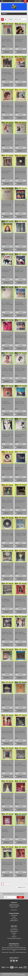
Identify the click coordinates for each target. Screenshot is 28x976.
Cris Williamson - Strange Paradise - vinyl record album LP (7, 601)
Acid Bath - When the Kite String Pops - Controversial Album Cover (14, 950)
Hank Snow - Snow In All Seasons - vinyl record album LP (6, 667)
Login (15, 1)
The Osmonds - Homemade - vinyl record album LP (6, 403)
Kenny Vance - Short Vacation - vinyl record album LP (7, 634)
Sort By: (10, 19)
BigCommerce (9, 974)
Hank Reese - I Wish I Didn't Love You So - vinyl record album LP (20, 370)
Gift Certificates (14, 915)
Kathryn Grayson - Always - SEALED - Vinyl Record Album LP (7, 107)
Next (24, 884)
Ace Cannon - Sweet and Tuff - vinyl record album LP (20, 206)
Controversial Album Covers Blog (14, 938)
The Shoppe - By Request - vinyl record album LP (7, 700)
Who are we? (14, 928)
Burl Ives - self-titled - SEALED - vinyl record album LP (7, 502)
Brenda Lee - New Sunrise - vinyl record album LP (7, 798)
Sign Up (19, 1)
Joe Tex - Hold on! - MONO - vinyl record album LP (6, 41)
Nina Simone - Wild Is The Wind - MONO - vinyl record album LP (7, 337)
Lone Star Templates (21, 974)
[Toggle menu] (2, 2)
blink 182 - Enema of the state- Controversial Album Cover (14, 947)
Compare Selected (21, 887)
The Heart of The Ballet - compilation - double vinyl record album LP (20, 535)
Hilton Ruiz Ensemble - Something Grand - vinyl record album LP (20, 798)
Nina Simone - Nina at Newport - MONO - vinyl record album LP (20, 337)
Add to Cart (7, 114)
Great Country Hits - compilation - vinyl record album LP (6, 568)
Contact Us (14, 936)
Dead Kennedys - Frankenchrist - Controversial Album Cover (14, 952)
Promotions (14, 933)
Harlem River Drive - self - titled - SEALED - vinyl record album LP (7, 74)
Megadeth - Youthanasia (14, 945)
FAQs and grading (14, 929)
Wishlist (14, 917)
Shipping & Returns (14, 920)
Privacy (14, 934)
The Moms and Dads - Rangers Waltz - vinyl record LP (20, 733)
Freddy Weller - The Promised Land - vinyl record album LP (20, 601)
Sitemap (15, 973)
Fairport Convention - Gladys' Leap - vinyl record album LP (20, 403)
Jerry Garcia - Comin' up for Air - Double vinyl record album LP (20, 74)
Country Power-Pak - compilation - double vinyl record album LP (20, 568)
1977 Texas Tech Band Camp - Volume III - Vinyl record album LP (7, 140)
